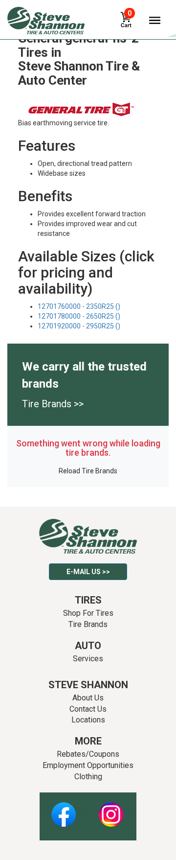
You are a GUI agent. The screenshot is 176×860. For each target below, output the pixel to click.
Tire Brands (88, 624)
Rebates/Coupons (88, 754)
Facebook (63, 809)
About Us (88, 697)
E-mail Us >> (88, 572)
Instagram (110, 809)
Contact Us (88, 709)
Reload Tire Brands (88, 471)
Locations (88, 719)
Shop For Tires (88, 613)
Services (88, 658)
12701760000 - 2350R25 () (79, 306)
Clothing (88, 776)
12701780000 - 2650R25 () (79, 316)
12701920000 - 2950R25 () (79, 326)
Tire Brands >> (53, 404)
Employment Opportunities (88, 765)
